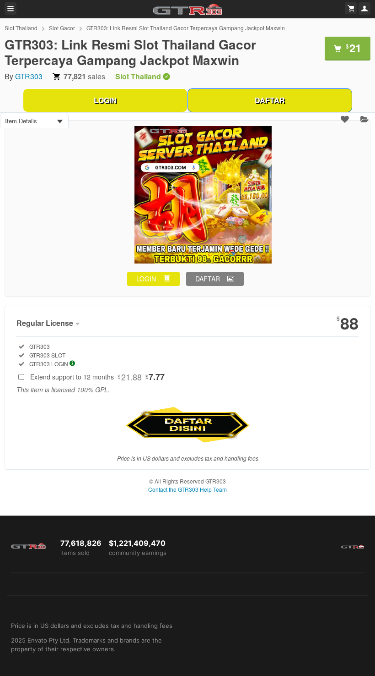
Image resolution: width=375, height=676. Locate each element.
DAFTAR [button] (207, 278)
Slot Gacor (62, 28)
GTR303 (29, 76)
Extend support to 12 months (97, 377)
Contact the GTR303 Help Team (187, 489)
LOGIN (105, 100)
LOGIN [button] (146, 278)
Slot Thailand (21, 28)
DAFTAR (270, 100)
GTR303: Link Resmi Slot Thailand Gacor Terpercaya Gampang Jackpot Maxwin (185, 28)
